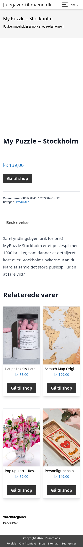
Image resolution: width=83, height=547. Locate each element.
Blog (42, 543)
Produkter (22, 202)
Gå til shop (17, 178)
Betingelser (69, 543)
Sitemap (53, 543)
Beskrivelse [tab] (17, 222)
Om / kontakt (27, 543)
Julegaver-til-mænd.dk (27, 5)
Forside (11, 543)
